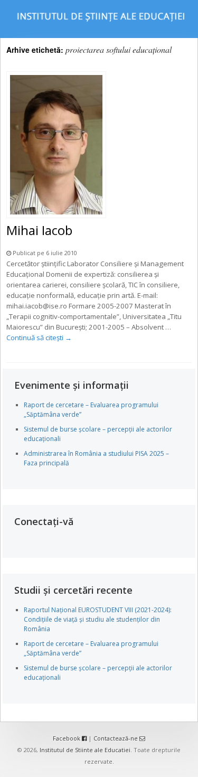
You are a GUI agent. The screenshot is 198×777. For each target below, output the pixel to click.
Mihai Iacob (39, 230)
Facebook (67, 738)
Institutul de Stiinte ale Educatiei (85, 750)
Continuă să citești (39, 337)
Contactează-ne (116, 738)
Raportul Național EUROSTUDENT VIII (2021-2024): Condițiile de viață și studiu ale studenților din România (98, 619)
